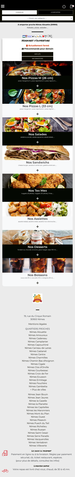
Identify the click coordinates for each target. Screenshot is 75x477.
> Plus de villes (38, 389)
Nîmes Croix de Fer (38, 373)
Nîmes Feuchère (38, 383)
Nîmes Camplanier (38, 341)
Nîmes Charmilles (38, 357)
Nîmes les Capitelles (38, 407)
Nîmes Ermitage (38, 380)
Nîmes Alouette (38, 332)
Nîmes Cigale (38, 364)
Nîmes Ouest (38, 417)
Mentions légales (37, 324)
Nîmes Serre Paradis (38, 436)
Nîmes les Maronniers (38, 410)
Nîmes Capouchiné (38, 345)
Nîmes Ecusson (38, 377)
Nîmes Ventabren (38, 442)
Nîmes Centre (38, 354)
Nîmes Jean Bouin (38, 394)
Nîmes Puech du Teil (38, 423)
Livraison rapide (41, 465)
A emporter (55, 12)
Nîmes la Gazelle (38, 401)
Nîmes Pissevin (38, 420)
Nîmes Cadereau (38, 338)
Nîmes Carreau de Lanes (38, 348)
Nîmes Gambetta (38, 386)
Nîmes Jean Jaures (38, 397)
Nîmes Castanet (38, 351)
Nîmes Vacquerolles (38, 439)
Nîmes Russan (38, 429)
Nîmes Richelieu (38, 426)
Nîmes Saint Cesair (38, 433)
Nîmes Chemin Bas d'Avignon (38, 361)
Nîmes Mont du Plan (38, 413)
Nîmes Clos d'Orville (38, 367)
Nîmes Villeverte (38, 445)
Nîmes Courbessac (38, 370)
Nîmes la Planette (38, 404)
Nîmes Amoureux (38, 335)
